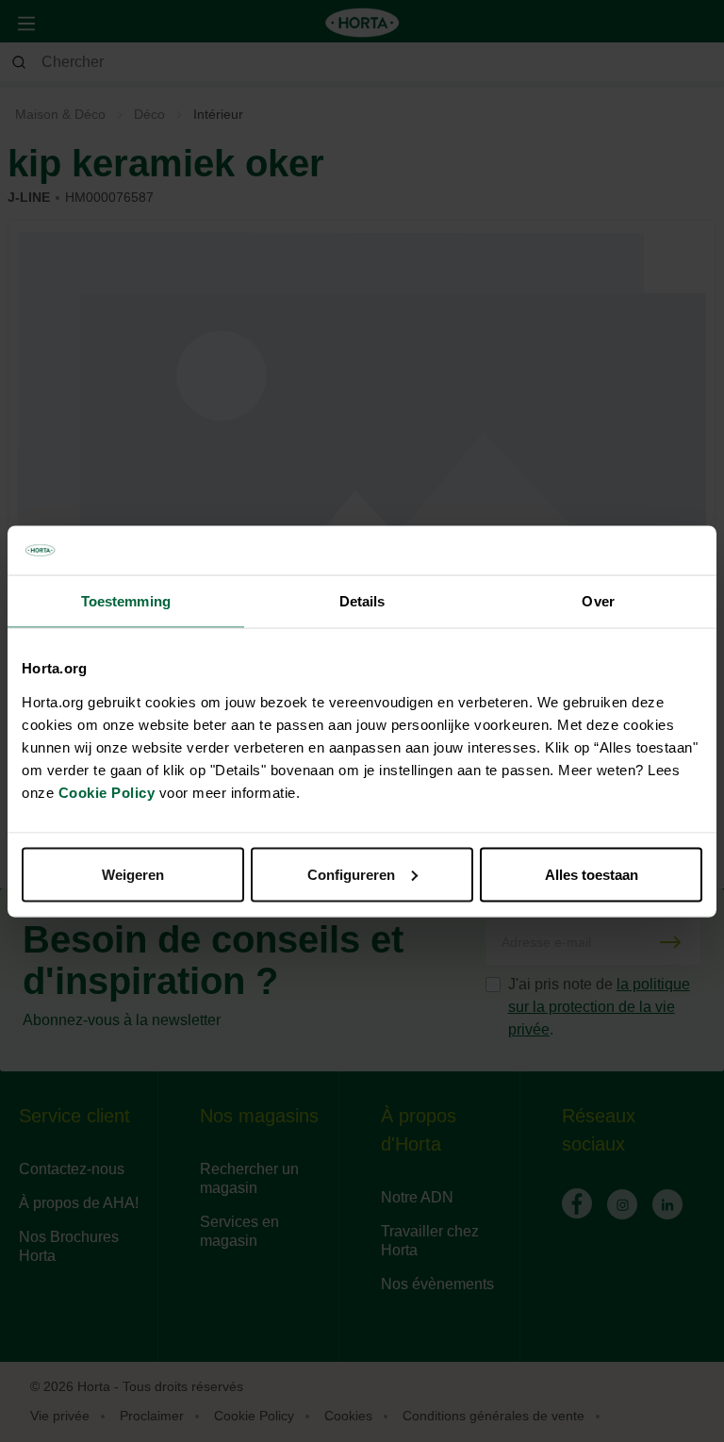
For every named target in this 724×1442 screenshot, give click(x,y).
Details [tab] (362, 601)
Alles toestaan (591, 874)
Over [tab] (598, 601)
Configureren (351, 874)
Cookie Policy (107, 792)
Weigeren (133, 874)
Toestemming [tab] (126, 601)
